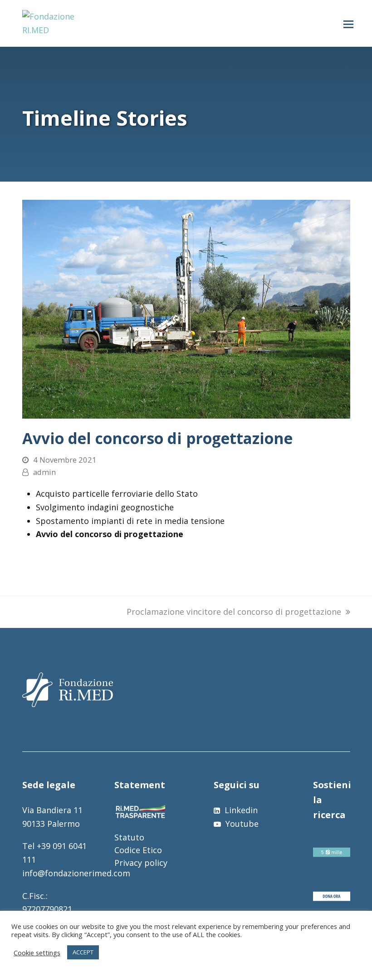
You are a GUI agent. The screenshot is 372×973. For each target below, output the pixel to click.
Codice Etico (138, 850)
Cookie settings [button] (37, 952)
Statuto (129, 837)
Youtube (241, 823)
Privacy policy (140, 862)
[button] (348, 23)
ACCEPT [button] (83, 952)
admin (44, 472)
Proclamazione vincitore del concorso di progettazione (234, 611)
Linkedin (240, 810)
